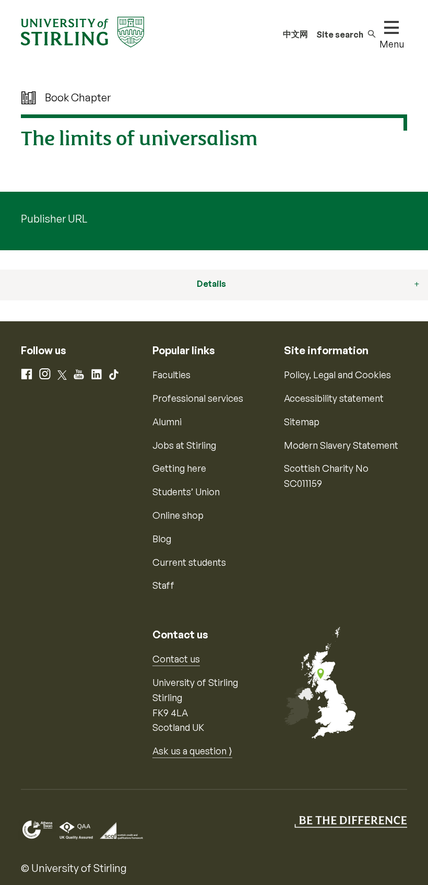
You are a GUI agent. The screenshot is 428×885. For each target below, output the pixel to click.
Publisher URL (54, 218)
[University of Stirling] (82, 31)
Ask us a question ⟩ (192, 750)
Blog (161, 538)
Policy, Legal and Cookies (337, 374)
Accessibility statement (334, 398)
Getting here (179, 468)
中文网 (295, 34)
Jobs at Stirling (184, 445)
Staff (163, 585)
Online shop (178, 515)
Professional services (197, 398)
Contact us (176, 659)
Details (211, 283)
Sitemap (301, 421)
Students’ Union (186, 491)
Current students (189, 562)
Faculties (171, 374)
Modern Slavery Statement (341, 445)
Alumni (167, 421)
